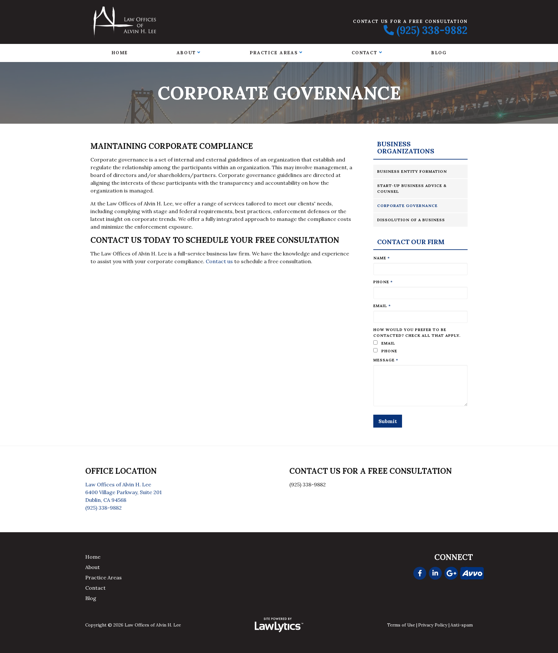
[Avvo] (466, 573)
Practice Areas (274, 53)
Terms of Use (401, 625)
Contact (364, 53)
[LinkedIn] (435, 573)
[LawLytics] (279, 624)
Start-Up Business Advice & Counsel (412, 188)
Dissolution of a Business (411, 219)
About (186, 53)
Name (381, 257)
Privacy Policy (432, 625)
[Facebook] (419, 573)
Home (119, 53)
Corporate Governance (407, 205)
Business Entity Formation (412, 171)
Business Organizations (405, 147)
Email (382, 305)
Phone (383, 281)
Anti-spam (461, 625)
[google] (450, 573)
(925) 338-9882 (432, 30)
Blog (439, 53)
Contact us (219, 261)
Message (385, 360)
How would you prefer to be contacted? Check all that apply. (416, 332)
